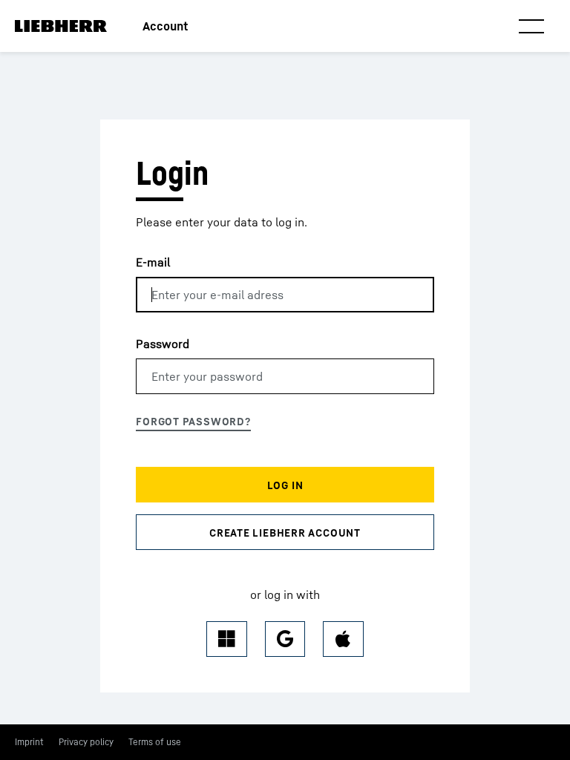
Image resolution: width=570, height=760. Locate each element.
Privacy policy (86, 741)
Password (162, 343)
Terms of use (154, 741)
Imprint (29, 741)
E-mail (153, 262)
